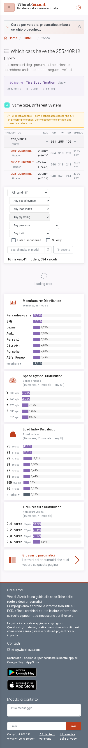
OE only (57, 240)
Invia (73, 726)
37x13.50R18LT (22, 174)
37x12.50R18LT (22, 162)
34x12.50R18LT (22, 151)
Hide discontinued (29, 240)
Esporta (65, 249)
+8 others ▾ (14, 363)
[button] (44, 27)
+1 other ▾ (13, 494)
